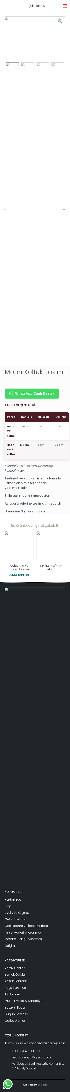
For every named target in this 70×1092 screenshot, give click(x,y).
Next (64, 209)
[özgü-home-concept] (21, 6)
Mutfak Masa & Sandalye (23, 1001)
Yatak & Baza (15, 1007)
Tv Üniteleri (13, 994)
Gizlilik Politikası (15, 919)
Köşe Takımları (15, 987)
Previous (5, 209)
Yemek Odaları (15, 974)
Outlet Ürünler (15, 1020)
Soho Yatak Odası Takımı (19, 567)
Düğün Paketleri (16, 1014)
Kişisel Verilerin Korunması (23, 932)
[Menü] (64, 6)
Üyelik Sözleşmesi (17, 912)
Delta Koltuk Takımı (51, 567)
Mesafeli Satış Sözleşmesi (23, 939)
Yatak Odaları (15, 968)
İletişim (10, 945)
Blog (8, 906)
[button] (52, 6)
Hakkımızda (13, 899)
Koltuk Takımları (16, 981)
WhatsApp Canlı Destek (34, 393)
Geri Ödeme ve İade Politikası (26, 926)
